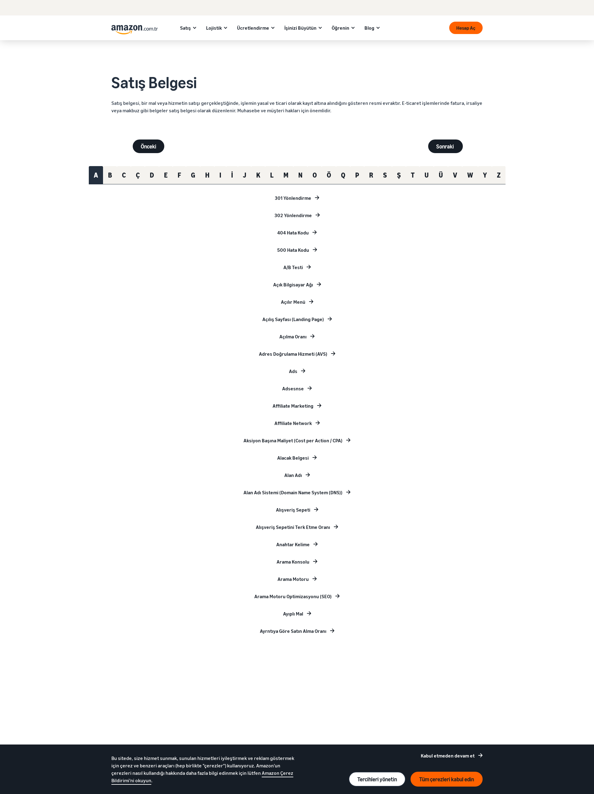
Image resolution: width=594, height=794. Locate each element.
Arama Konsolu (293, 562)
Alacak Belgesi (293, 458)
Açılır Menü (293, 302)
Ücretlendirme (253, 28)
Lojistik (214, 28)
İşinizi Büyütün (300, 28)
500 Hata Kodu (293, 250)
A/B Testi (293, 267)
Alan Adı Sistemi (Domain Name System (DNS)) (292, 492)
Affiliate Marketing (293, 406)
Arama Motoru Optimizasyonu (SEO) (293, 596)
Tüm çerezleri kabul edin (446, 779)
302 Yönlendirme (293, 215)
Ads (293, 371)
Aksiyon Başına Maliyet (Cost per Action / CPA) (292, 440)
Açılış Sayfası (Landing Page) (293, 319)
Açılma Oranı (293, 336)
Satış (185, 28)
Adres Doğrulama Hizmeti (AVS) (293, 354)
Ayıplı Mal (293, 614)
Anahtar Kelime (293, 544)
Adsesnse (293, 388)
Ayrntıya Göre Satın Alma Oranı (293, 631)
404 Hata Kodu (293, 233)
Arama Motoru (293, 579)
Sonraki (445, 146)
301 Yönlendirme (293, 198)
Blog (369, 28)
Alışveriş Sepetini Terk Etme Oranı (293, 527)
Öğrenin (340, 28)
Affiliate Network (293, 423)
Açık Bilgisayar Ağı (293, 284)
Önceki (148, 146)
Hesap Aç (466, 28)
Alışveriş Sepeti (293, 510)
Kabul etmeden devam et (448, 756)
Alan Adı (293, 475)
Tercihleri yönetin (377, 779)
